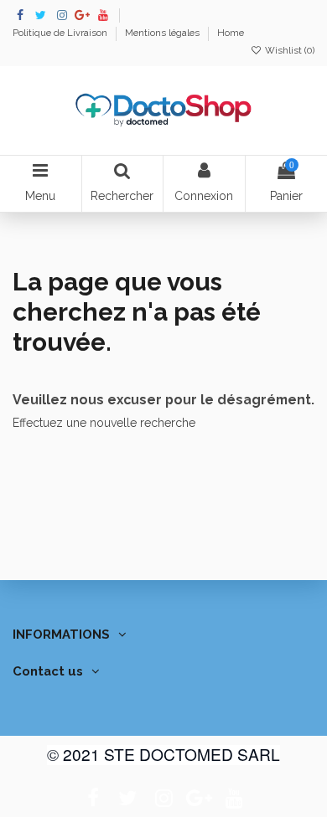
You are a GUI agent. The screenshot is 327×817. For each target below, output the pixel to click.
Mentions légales (163, 33)
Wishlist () (288, 50)
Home (230, 33)
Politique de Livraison (61, 33)
